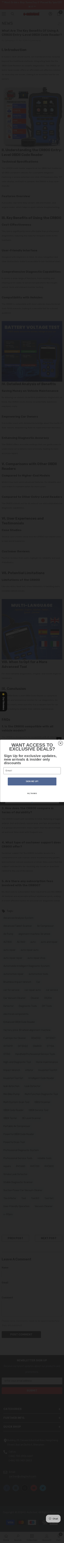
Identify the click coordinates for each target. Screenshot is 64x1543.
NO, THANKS (32, 794)
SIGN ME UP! (32, 781)
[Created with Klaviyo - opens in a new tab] (32, 802)
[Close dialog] (60, 743)
